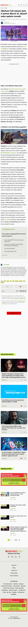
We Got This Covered (8, 588)
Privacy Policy (17, 483)
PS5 (13, 281)
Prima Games (16, 586)
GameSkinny (5, 590)
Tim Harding (6, 22)
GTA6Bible (13, 594)
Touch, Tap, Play (7, 592)
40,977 (15, 540)
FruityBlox (14, 592)
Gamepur (21, 584)
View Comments (14, 313)
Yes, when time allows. (9, 248)
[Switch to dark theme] (24, 5)
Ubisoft (7, 219)
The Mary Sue (21, 590)
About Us (14, 565)
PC (10, 281)
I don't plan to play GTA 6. (10, 251)
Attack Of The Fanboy (6, 586)
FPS (4, 281)
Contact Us (14, 570)
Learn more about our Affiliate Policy (18, 298)
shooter (16, 281)
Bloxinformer (21, 592)
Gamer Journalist (19, 588)
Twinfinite (15, 584)
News (8, 281)
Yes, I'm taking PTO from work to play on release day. (14, 240)
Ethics (14, 567)
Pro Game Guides (7, 584)
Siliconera (23, 586)
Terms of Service (11, 483)
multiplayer (9, 153)
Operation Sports (13, 590)
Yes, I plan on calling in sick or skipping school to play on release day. (13, 245)
